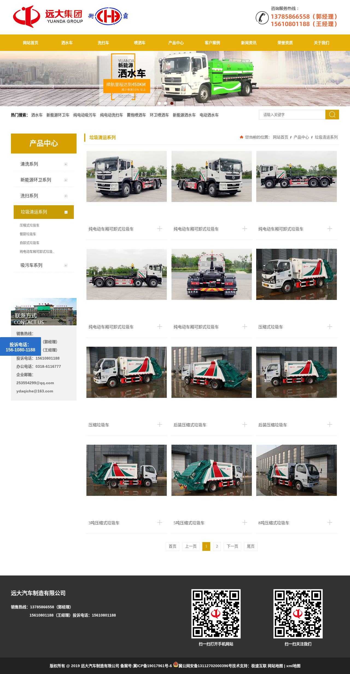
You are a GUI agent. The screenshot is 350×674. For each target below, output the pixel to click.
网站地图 (275, 666)
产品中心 (176, 43)
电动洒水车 (209, 115)
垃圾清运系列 (326, 137)
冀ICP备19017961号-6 (152, 666)
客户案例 (212, 43)
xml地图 (293, 666)
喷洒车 (139, 43)
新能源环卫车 (57, 115)
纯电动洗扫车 (111, 115)
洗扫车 (103, 43)
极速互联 (259, 666)
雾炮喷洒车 (136, 115)
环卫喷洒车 (159, 115)
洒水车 (67, 43)
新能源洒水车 (184, 115)
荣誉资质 (285, 43)
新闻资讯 (248, 43)
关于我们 (321, 43)
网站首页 (30, 43)
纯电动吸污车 (84, 115)
